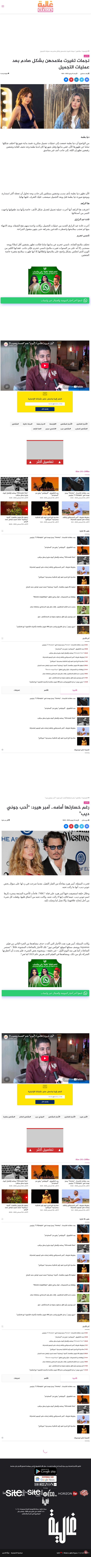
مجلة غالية (27, 424)
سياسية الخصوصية (17, 1553)
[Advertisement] (45, 32)
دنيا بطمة (40, 424)
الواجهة (52, 424)
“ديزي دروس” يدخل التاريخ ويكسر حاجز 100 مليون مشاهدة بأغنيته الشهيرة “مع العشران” (45, 626)
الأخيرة (75, 690)
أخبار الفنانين (81, 424)
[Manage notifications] (86, 1552)
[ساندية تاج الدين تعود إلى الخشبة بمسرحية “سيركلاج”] (45, 508)
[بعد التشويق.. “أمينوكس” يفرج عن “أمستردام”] (45, 484)
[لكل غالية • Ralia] (45, 6)
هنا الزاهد (36, 428)
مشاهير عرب (65, 428)
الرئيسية (85, 51)
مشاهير (78, 51)
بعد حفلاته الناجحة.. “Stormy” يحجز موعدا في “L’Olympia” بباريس (77, 494)
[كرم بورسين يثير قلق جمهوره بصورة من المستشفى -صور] (83, 620)
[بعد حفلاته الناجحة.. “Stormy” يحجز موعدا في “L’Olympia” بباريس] (75, 484)
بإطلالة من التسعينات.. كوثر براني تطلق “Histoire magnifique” (54, 597)
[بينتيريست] (71, 79)
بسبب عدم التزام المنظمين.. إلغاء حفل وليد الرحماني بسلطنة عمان (52, 607)
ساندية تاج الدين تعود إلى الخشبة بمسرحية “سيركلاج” (47, 518)
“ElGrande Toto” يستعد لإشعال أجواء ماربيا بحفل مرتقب (15, 494)
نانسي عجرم (50, 428)
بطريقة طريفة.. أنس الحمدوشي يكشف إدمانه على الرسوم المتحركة (76, 518)
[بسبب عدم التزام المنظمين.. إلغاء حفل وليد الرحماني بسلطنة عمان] (83, 610)
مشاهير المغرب (80, 428)
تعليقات (17, 690)
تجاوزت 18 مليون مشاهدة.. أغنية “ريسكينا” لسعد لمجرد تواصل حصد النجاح (16, 519)
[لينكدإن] (76, 79)
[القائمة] (3, 7)
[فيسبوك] (87, 79)
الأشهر (46, 690)
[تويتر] (81, 79)
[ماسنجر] (66, 79)
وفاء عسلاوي (84, 74)
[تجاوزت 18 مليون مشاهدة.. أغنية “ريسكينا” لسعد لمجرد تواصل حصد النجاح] (14, 508)
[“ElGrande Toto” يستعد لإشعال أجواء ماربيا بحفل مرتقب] (14, 484)
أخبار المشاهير (65, 424)
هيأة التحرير (5, 1553)
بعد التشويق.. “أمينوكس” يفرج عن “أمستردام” (47, 494)
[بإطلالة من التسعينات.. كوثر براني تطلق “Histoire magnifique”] (83, 600)
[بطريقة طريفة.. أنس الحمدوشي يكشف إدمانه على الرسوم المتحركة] (75, 508)
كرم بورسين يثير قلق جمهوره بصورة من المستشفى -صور (56, 617)
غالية (58, 1553)
